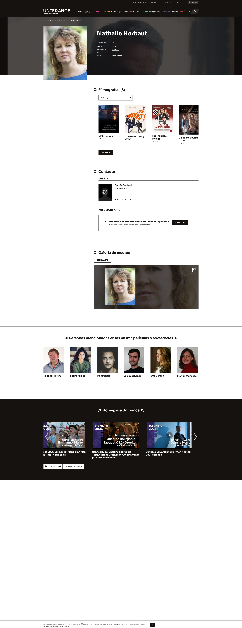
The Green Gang (134, 136)
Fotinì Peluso (77, 375)
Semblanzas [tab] (102, 260)
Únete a (187, 11)
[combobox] (116, 97)
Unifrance (175, 11)
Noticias (103, 11)
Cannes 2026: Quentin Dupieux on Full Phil (173, 453)
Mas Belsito (103, 375)
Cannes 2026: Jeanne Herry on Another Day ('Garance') (120, 453)
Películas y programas (86, 11)
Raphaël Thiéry (52, 375)
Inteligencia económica (158, 11)
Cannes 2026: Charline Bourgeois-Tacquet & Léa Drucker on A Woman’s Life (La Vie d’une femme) (67, 455)
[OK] (152, 625)
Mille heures (106, 136)
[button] (194, 270)
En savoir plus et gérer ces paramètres (56, 626)
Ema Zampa (157, 375)
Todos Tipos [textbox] (105, 98)
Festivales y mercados (119, 11)
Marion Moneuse (187, 376)
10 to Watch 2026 (167, 2)
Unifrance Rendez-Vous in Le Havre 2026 (144, 2)
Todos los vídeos (74, 466)
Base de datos (138, 11)
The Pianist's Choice (159, 137)
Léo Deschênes (132, 376)
